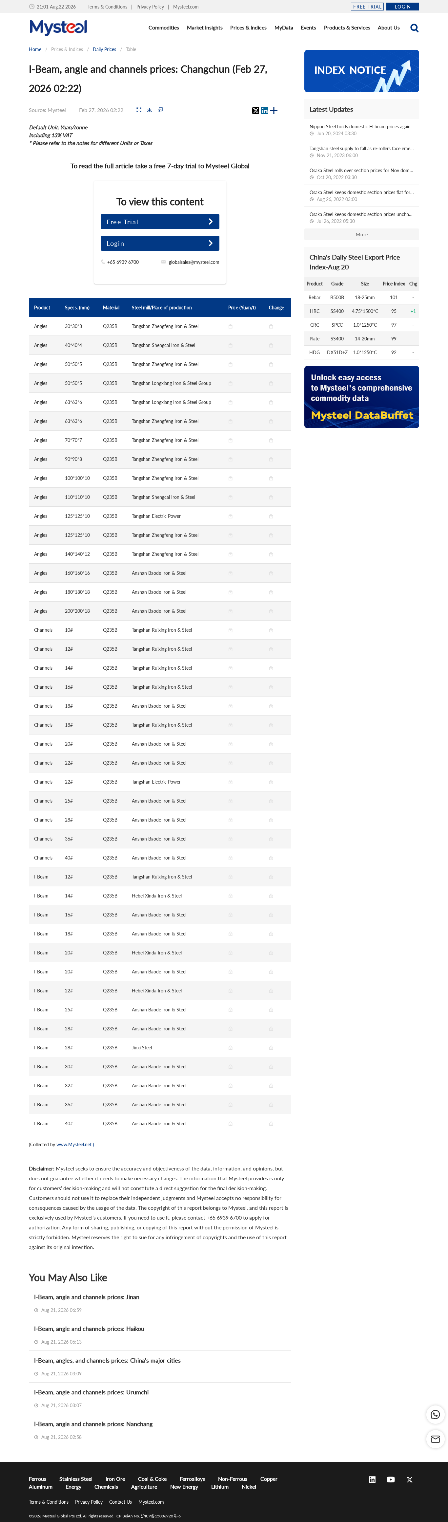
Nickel (249, 1486)
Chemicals (106, 1486)
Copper (268, 1479)
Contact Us (121, 1502)
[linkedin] (264, 110)
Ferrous (37, 1479)
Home (35, 49)
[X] (255, 110)
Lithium (220, 1486)
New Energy (184, 1486)
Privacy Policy (150, 6)
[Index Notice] (361, 71)
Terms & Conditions (108, 6)
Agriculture (144, 1486)
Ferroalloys (192, 1479)
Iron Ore (115, 1479)
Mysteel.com (186, 6)
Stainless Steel (75, 1479)
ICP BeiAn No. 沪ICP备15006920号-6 (148, 1515)
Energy (73, 1486)
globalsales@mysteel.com (194, 262)
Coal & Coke (152, 1479)
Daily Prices (104, 49)
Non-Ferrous (232, 1479)
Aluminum (40, 1486)
